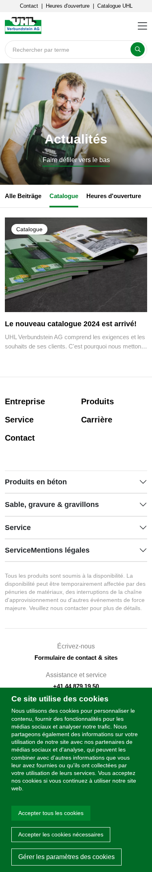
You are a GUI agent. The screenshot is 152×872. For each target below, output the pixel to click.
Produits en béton (36, 482)
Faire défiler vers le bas (76, 160)
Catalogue (63, 195)
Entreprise (25, 401)
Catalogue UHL (115, 6)
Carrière (96, 419)
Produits (97, 401)
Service (19, 419)
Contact (29, 6)
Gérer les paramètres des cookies (66, 856)
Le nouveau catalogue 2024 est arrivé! (71, 324)
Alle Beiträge (23, 195)
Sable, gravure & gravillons (52, 504)
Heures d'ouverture (68, 6)
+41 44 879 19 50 (76, 686)
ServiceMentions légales (47, 550)
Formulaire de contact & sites (76, 657)
